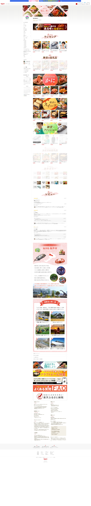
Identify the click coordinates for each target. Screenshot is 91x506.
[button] (88, 2)
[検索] (76, 4)
